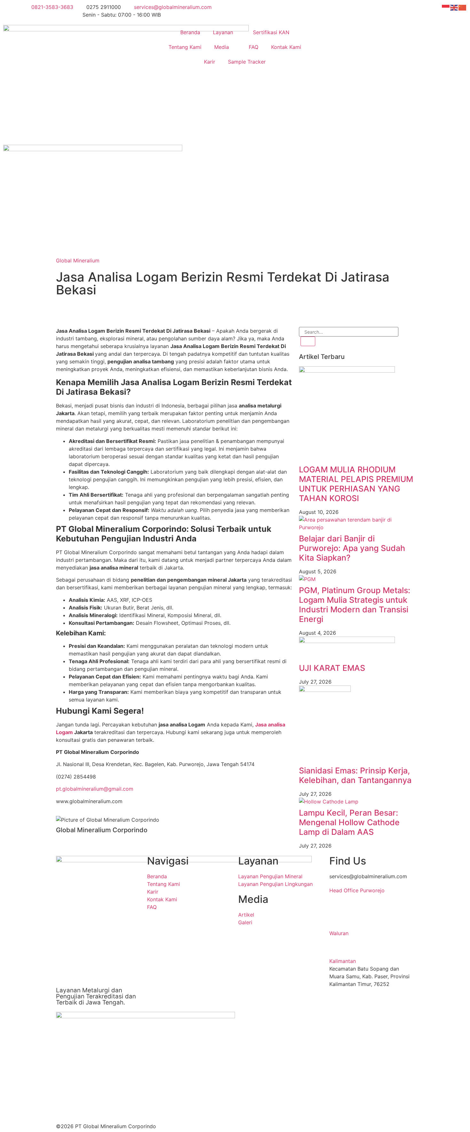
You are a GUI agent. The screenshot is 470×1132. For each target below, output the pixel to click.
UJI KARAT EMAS (332, 668)
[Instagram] (82, 311)
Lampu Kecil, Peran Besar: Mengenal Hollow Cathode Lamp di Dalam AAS (349, 822)
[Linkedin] (64, 311)
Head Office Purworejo (357, 890)
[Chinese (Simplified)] (462, 7)
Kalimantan (342, 961)
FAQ (253, 47)
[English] (454, 7)
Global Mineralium (77, 260)
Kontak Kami (286, 47)
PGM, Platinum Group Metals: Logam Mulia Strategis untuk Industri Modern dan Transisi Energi (354, 604)
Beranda (190, 32)
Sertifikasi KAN (271, 32)
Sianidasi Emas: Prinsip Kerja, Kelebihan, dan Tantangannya (355, 775)
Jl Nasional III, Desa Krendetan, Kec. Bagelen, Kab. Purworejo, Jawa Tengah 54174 (366, 913)
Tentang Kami (184, 47)
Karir (209, 61)
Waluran (339, 933)
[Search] (308, 341)
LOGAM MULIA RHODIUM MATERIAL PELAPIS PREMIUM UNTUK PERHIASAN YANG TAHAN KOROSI (356, 484)
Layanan (223, 32)
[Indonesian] (446, 7)
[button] (371, 890)
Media (221, 47)
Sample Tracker (247, 61)
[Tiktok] (117, 311)
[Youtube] (99, 311)
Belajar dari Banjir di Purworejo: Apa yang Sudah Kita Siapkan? (352, 548)
